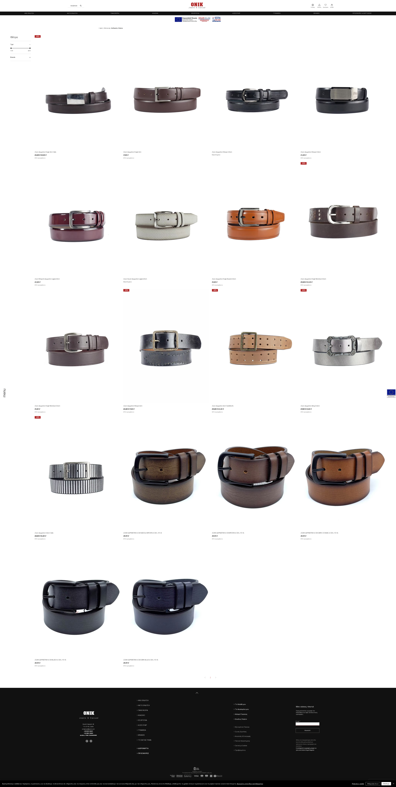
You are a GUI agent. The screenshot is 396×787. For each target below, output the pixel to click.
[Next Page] (215, 677)
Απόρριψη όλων (372, 784)
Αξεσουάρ (107, 28)
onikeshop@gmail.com (88, 729)
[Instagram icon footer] (91, 741)
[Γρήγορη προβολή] (166, 92)
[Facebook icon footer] (87, 741)
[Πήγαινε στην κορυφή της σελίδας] (197, 693)
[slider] (11, 48)
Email (297, 721)
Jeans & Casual (197, 7)
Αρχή (101, 28)
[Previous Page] (205, 677)
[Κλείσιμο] (393, 783)
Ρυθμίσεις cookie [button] (358, 784)
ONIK (197, 4)
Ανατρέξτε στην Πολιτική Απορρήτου (250, 784)
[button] (313, 6)
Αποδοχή (386, 784)
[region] (4, 397)
